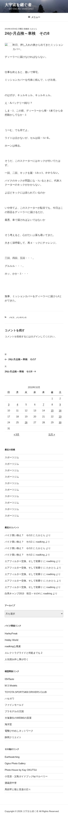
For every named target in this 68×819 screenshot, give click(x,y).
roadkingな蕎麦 (13, 646)
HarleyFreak (11, 633)
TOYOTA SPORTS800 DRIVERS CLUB (26, 692)
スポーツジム (12, 457)
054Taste (9, 679)
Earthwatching (12, 757)
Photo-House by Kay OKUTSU (21, 770)
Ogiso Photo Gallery (15, 763)
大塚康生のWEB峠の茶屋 (18, 717)
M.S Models (11, 685)
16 (60, 410)
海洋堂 (8, 724)
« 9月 (16, 434)
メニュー (35, 17)
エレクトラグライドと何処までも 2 (23, 652)
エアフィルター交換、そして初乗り (24, 561)
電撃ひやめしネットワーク (19, 730)
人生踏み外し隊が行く (16, 659)
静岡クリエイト (13, 737)
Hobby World (11, 640)
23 (60, 416)
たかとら (33, 29)
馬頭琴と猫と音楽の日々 (18, 789)
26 (26, 422)
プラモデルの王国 (14, 711)
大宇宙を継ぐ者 (18, 5)
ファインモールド (14, 704)
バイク (11, 317)
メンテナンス (21, 317)
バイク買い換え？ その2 (18, 535)
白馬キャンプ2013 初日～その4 (22, 593)
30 (60, 422)
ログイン (35, 336)
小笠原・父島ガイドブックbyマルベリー (26, 776)
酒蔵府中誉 (11, 782)
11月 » (51, 434)
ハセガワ (9, 698)
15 (52, 410)
